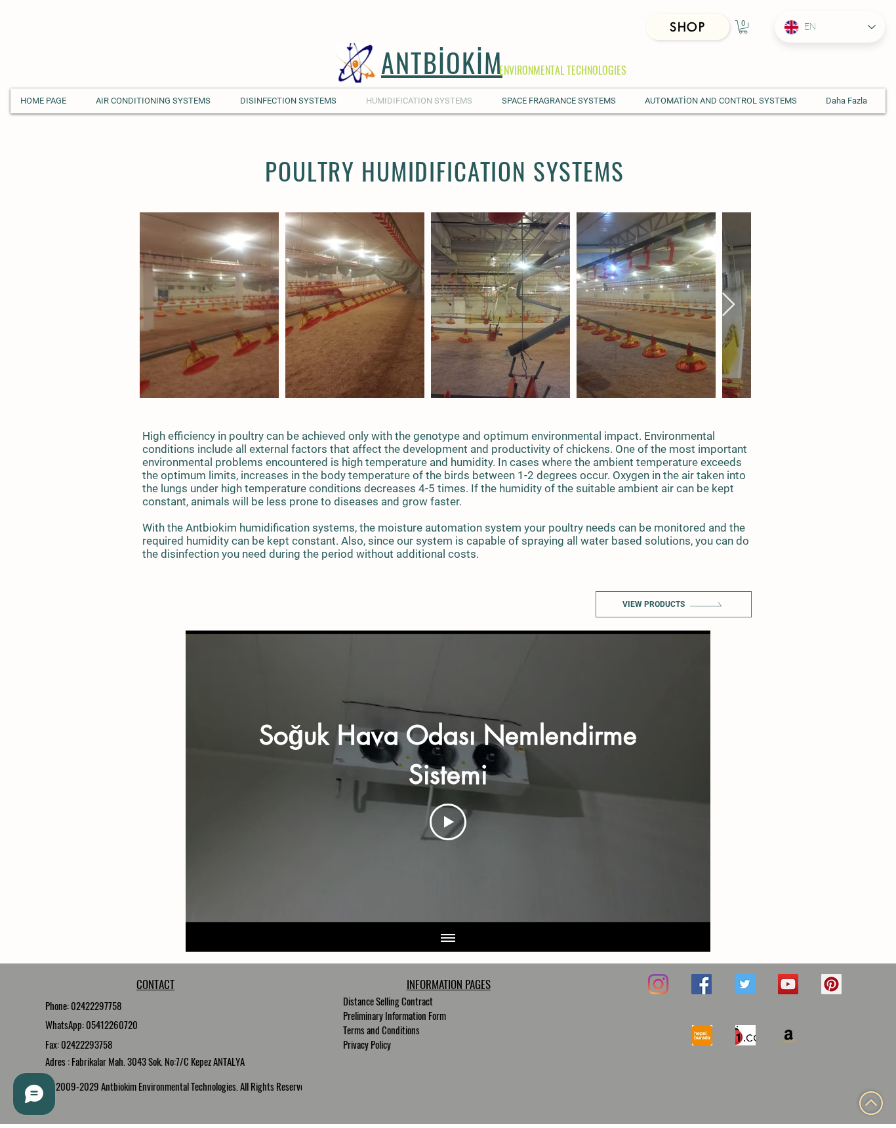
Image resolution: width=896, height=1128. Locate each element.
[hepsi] (702, 1035)
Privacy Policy (367, 1044)
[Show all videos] (448, 938)
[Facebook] (701, 984)
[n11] (745, 1035)
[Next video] (683, 778)
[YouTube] (788, 984)
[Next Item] (728, 305)
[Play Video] (448, 822)
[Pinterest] (831, 984)
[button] (743, 26)
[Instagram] (658, 984)
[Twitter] (745, 984)
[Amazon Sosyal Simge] (789, 1035)
